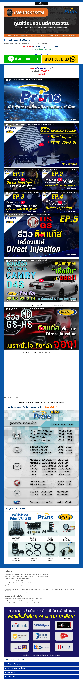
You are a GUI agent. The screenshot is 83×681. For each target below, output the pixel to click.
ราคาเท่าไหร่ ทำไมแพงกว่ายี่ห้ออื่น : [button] (16, 668)
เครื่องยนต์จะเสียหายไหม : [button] (14, 664)
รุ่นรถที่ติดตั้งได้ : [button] (11, 672)
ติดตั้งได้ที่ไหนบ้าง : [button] (12, 676)
